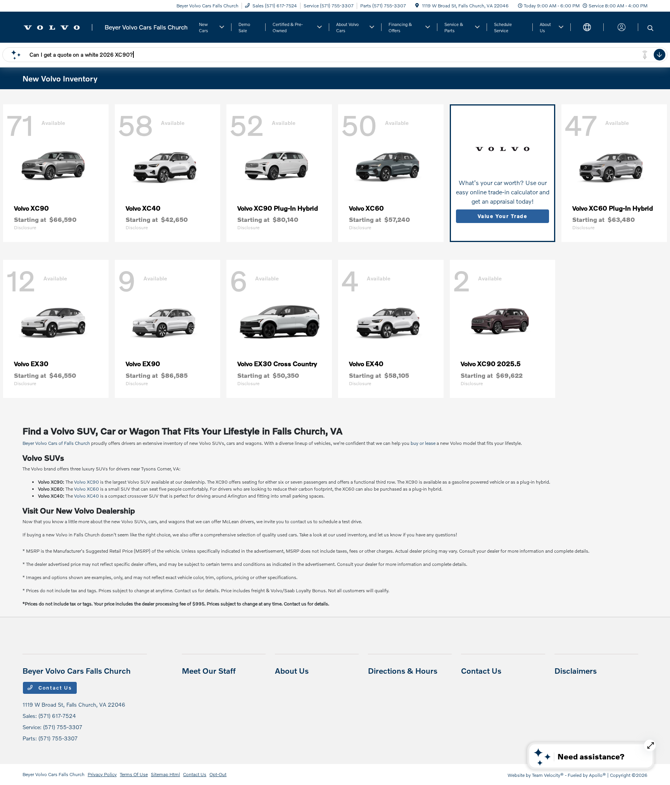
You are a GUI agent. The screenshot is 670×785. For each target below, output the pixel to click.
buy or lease (423, 443)
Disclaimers (575, 670)
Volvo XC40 (86, 496)
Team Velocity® (548, 775)
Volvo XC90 (86, 482)
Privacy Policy (102, 774)
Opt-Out (217, 774)
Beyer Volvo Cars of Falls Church (56, 443)
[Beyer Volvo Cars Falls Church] (105, 26)
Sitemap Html (165, 774)
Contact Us (54, 688)
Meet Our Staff (209, 670)
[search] (650, 28)
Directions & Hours (402, 670)
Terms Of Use (134, 774)
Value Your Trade (502, 216)
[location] (417, 6)
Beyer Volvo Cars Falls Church (53, 774)
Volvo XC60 (86, 489)
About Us (292, 670)
